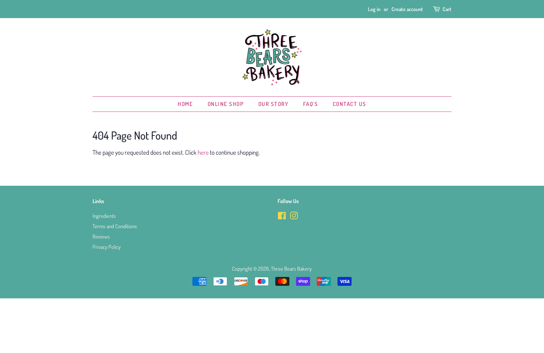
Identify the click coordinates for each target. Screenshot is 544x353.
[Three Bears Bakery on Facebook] (282, 216)
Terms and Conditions (115, 226)
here (203, 152)
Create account (407, 9)
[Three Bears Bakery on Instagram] (294, 216)
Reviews (101, 236)
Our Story (273, 103)
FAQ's (310, 103)
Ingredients (104, 215)
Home (185, 103)
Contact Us (349, 103)
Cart (447, 9)
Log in (374, 9)
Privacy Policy (107, 246)
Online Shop (226, 103)
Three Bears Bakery (291, 268)
